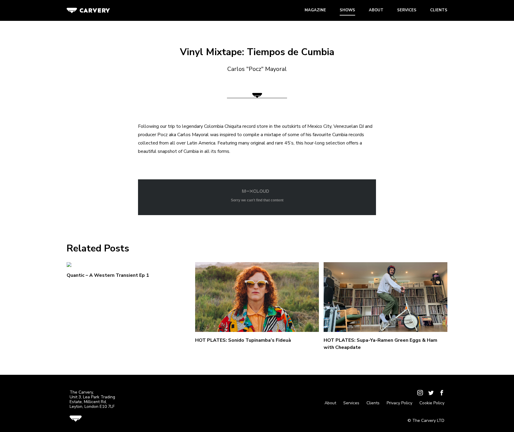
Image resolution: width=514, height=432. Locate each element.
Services (406, 10)
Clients (438, 10)
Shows (347, 10)
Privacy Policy (399, 403)
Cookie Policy (431, 403)
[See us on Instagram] (420, 393)
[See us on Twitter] (431, 393)
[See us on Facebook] (441, 393)
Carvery (94, 10)
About (376, 10)
